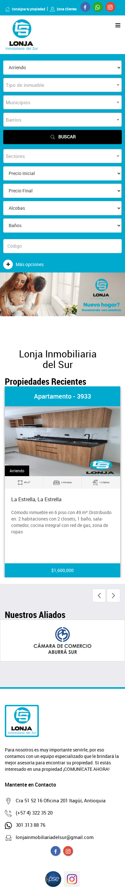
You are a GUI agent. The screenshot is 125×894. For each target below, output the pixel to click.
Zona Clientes (67, 9)
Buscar (67, 137)
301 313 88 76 (30, 825)
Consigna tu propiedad (28, 9)
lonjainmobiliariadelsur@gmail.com (55, 837)
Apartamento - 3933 (62, 396)
